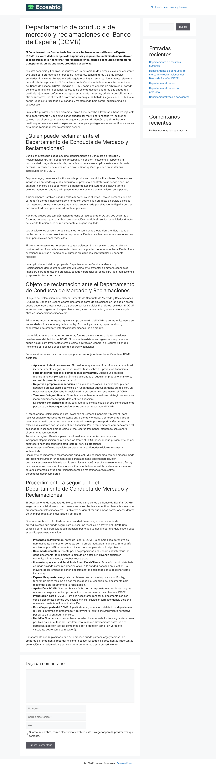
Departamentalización (162, 83)
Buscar (183, 26)
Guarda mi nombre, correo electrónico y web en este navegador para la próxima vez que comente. (81, 734)
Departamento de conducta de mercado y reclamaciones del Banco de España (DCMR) (167, 74)
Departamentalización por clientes (169, 97)
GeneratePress (124, 763)
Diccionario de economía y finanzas (169, 7)
